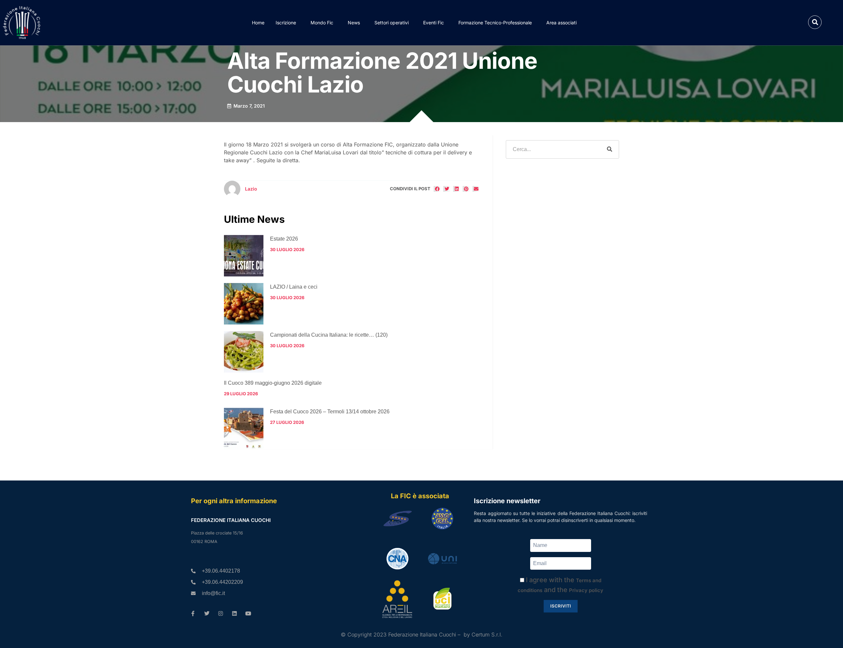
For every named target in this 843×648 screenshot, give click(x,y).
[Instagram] (220, 613)
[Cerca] (609, 149)
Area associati (561, 22)
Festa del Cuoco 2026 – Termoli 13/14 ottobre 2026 (330, 411)
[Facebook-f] (193, 613)
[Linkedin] (234, 613)
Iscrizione (286, 22)
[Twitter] (207, 613)
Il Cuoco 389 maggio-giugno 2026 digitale (273, 383)
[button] (815, 22)
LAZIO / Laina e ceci (293, 287)
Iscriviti (560, 606)
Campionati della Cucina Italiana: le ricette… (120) (329, 335)
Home (258, 22)
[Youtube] (248, 613)
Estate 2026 (284, 239)
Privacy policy (586, 590)
